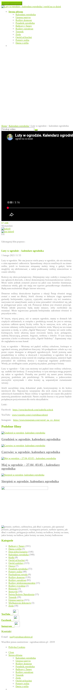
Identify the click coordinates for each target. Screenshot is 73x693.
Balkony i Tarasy (24, 26)
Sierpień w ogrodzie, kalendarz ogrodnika (30, 481)
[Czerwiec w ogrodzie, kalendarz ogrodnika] (23, 445)
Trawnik (20, 31)
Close (11, 652)
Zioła (18, 34)
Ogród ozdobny (16, 563)
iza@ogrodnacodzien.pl (21, 636)
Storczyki (13, 591)
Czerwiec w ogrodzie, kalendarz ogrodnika (30, 452)
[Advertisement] (36, 86)
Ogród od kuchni (24, 37)
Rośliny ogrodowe (24, 28)
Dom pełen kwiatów (18, 551)
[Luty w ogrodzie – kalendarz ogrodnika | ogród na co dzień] (31, 6)
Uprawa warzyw (23, 17)
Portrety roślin (22, 40)
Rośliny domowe (24, 20)
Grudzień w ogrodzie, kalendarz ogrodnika (30, 439)
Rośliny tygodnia (17, 585)
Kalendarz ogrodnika (26, 14)
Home (4, 125)
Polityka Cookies (17, 647)
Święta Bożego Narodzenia (21, 594)
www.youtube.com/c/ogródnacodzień (30, 414)
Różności (13, 588)
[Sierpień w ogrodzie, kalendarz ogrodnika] (22, 474)
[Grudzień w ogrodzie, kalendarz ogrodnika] (23, 432)
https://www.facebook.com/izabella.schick (33, 409)
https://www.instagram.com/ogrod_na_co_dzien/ (36, 420)
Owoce (12, 566)
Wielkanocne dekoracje (20, 603)
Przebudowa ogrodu (18, 574)
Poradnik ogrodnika (25, 23)
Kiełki (12, 557)
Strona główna (16, 11)
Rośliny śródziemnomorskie (22, 583)
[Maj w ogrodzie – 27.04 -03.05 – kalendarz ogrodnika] (28, 458)
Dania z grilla (22, 43)
